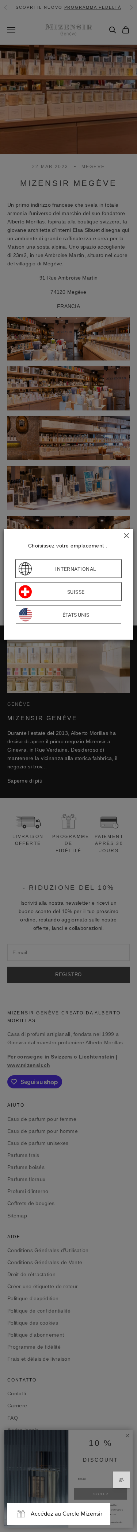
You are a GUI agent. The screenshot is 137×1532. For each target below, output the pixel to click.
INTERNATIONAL (75, 569)
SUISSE (76, 592)
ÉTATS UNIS (75, 614)
